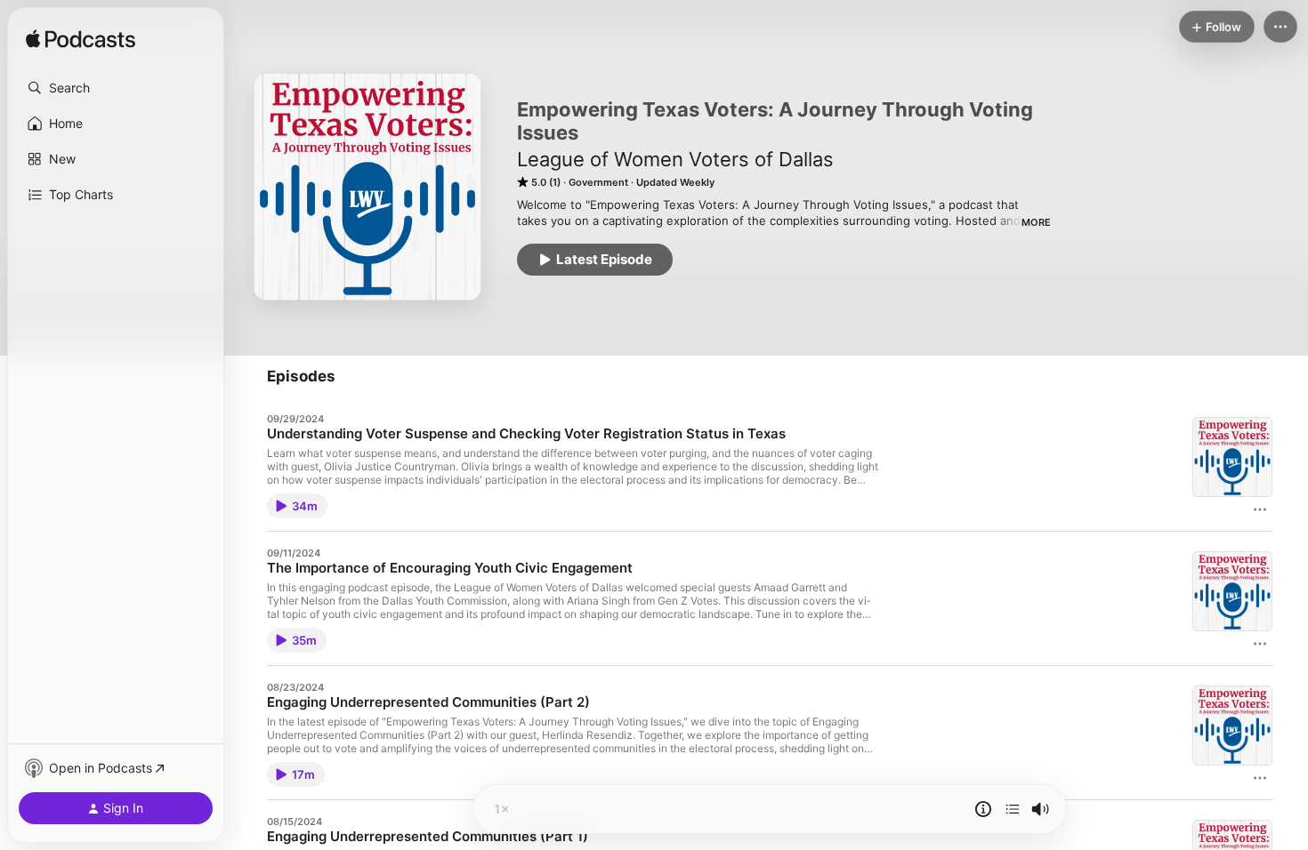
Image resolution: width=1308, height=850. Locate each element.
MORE (1036, 222)
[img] (80, 40)
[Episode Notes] (983, 809)
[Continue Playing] (1012, 809)
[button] (116, 88)
